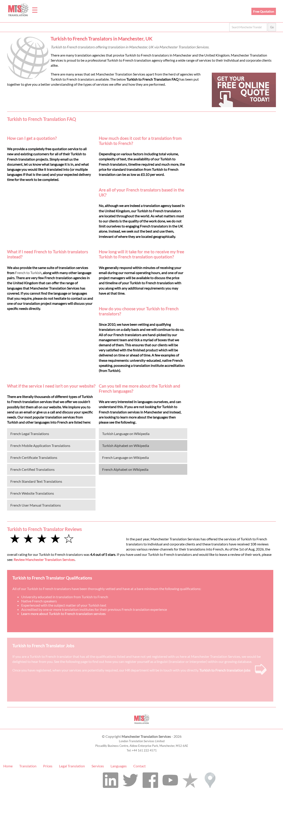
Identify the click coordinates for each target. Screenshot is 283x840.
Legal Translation (72, 766)
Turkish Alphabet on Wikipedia (125, 445)
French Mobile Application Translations (40, 445)
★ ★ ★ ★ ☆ (41, 538)
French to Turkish (28, 273)
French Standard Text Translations (36, 481)
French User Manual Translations (35, 505)
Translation (27, 766)
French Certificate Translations (33, 457)
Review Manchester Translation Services (44, 559)
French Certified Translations (32, 469)
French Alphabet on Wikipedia (125, 469)
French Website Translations (32, 493)
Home (8, 766)
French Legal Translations (29, 433)
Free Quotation (263, 11)
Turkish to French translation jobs (224, 670)
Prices (47, 766)
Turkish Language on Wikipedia (125, 433)
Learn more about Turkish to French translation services (63, 613)
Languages (119, 766)
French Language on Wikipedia (125, 457)
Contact (139, 766)
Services (98, 766)
